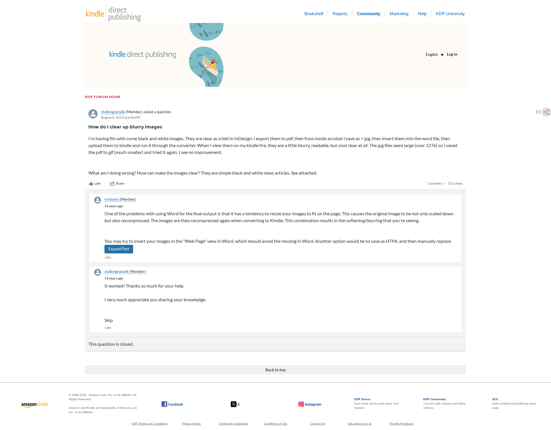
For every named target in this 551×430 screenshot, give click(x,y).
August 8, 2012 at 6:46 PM (120, 117)
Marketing (399, 13)
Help (422, 13)
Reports (340, 13)
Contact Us (317, 423)
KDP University (450, 13)
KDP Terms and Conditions (149, 423)
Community (368, 13)
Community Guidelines (233, 423)
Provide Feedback (401, 423)
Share (120, 183)
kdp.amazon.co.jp (359, 423)
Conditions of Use (275, 423)
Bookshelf (313, 13)
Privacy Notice (191, 423)
